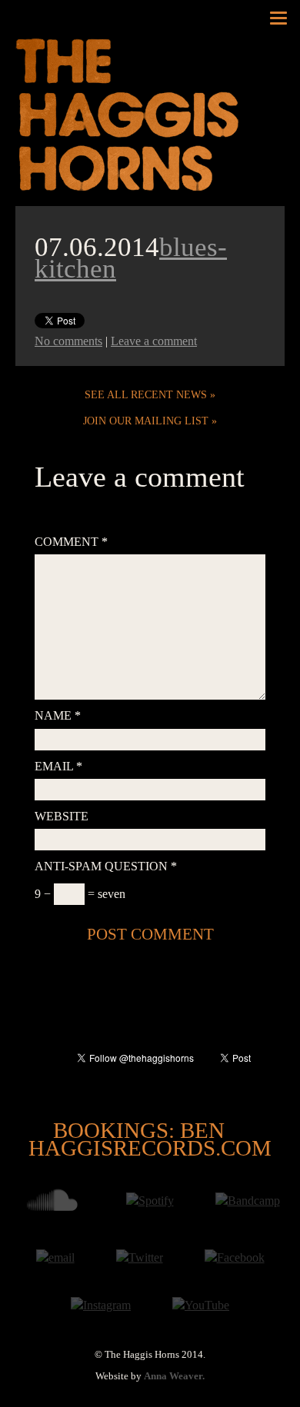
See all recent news (146, 394)
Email (58, 766)
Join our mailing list (145, 420)
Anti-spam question (106, 866)
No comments (68, 341)
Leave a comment (154, 341)
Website (61, 816)
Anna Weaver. (174, 1376)
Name (58, 715)
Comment (71, 541)
